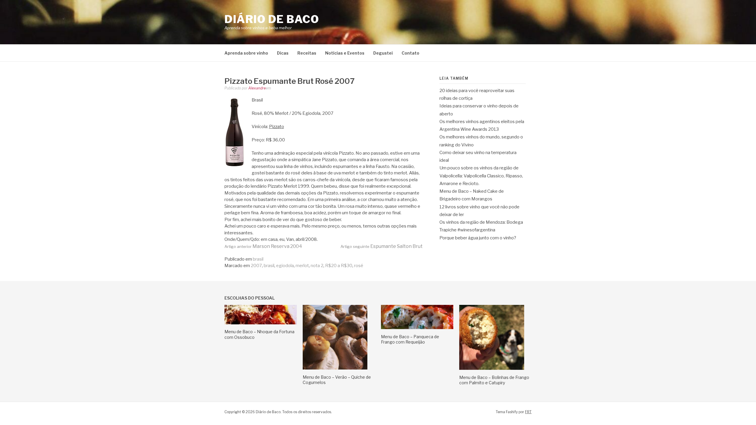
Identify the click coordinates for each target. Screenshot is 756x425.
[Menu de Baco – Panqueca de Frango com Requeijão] (417, 327)
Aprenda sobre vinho (246, 52)
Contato (410, 52)
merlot (302, 265)
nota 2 (317, 265)
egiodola (285, 265)
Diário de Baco (271, 19)
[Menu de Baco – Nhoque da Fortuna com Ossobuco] (260, 323)
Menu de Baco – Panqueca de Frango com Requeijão (410, 339)
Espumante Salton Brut (381, 246)
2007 (256, 265)
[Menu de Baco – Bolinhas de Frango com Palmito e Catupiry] (491, 368)
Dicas (283, 52)
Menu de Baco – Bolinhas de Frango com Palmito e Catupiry (494, 380)
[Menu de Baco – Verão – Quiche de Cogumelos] (335, 368)
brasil (258, 259)
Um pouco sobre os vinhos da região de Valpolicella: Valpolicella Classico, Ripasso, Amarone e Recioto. (481, 175)
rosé (358, 265)
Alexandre (257, 88)
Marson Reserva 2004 (263, 246)
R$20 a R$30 (338, 265)
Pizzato (276, 126)
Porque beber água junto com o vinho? (477, 238)
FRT (528, 412)
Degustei (383, 52)
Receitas (306, 52)
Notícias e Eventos (344, 52)
